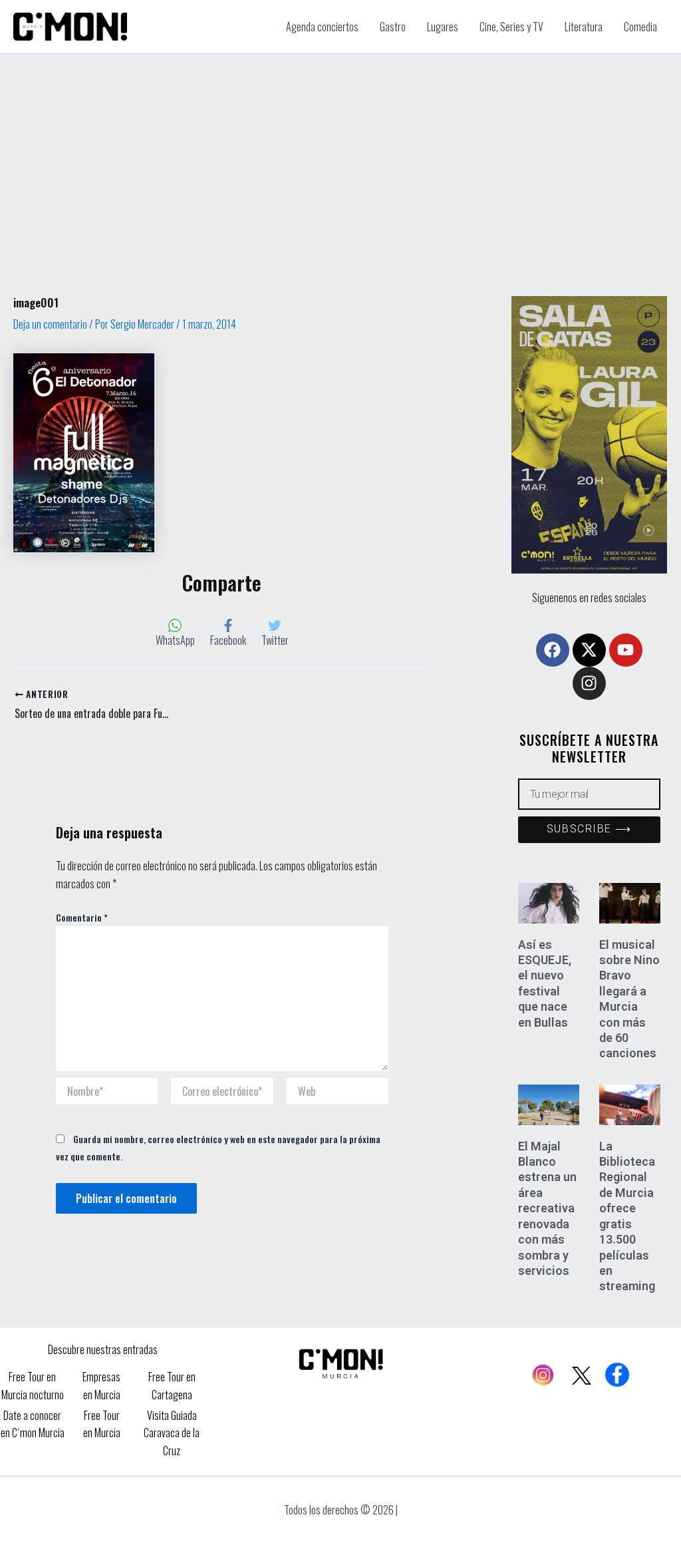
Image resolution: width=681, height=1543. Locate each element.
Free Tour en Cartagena (172, 1385)
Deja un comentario (50, 324)
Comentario (82, 917)
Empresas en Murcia (101, 1385)
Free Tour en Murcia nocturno (32, 1385)
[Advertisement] (340, 154)
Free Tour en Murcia (101, 1424)
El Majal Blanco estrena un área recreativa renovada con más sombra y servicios (547, 1208)
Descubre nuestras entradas (103, 1349)
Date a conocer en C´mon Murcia (33, 1424)
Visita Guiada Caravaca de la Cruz (172, 1432)
